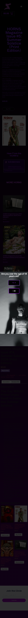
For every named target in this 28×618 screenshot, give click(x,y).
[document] (14, 309)
